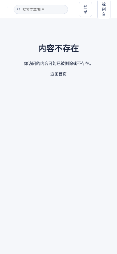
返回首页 (58, 74)
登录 (85, 9)
